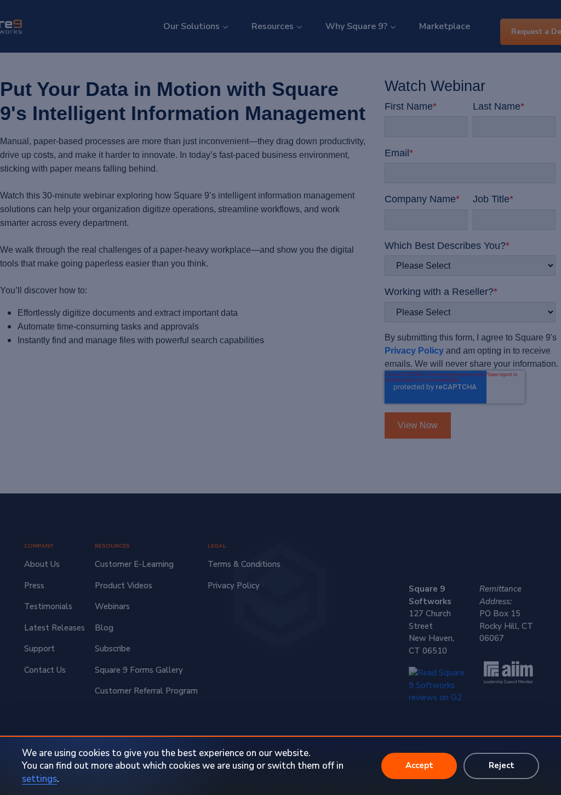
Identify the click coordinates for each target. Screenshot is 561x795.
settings (39, 779)
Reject (501, 765)
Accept (419, 765)
